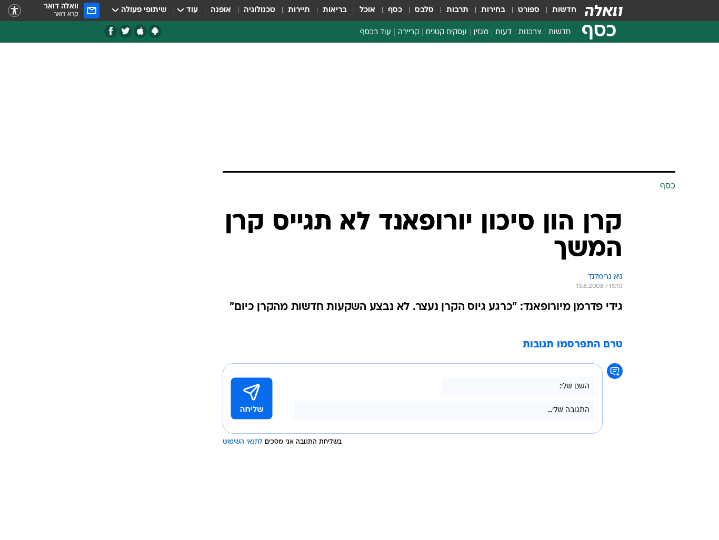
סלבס (424, 10)
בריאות (335, 10)
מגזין (481, 32)
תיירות (299, 10)
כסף (395, 10)
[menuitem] (558, 10)
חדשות (564, 10)
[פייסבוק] (110, 31)
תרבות (457, 10)
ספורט (529, 10)
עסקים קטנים (446, 32)
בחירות (493, 10)
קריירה (408, 32)
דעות (503, 32)
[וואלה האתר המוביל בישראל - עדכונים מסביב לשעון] (604, 10)
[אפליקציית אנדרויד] (155, 31)
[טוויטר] (125, 31)
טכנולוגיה (259, 10)
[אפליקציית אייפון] (140, 31)
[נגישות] (14, 10)
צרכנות (530, 32)
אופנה (221, 10)
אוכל (367, 10)
